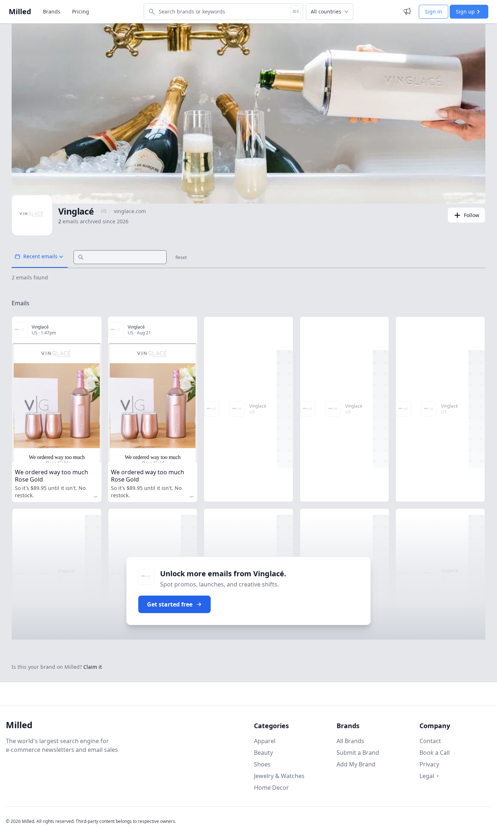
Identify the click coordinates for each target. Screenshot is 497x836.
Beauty (263, 753)
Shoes (262, 764)
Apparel (264, 741)
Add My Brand (356, 764)
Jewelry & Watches (279, 776)
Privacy (429, 764)
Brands (51, 11)
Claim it (92, 666)
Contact (430, 741)
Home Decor (271, 788)
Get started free (169, 604)
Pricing (80, 11)
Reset (181, 257)
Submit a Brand (358, 753)
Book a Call (435, 753)
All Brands (350, 741)
